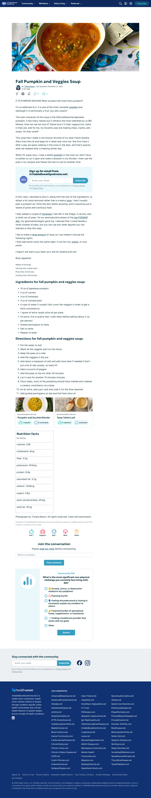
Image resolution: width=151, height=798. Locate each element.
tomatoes (47, 214)
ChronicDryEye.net (59, 744)
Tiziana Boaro (29, 86)
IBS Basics (43, 3)
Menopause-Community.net (93, 748)
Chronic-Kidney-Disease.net (63, 752)
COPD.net (55, 756)
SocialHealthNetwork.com (123, 752)
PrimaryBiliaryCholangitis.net (124, 716)
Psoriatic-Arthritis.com (121, 724)
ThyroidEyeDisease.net (121, 760)
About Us (16, 774)
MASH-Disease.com (90, 744)
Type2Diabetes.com (120, 764)
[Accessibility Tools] (125, 3)
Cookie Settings (103, 774)
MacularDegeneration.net (92, 740)
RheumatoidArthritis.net (121, 732)
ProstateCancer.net (119, 720)
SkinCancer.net (118, 744)
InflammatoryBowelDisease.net (95, 724)
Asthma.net (56, 712)
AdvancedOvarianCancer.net (64, 700)
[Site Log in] (130, 3)
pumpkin (58, 155)
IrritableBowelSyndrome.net (93, 728)
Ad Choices (17, 778)
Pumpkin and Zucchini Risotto (33, 417)
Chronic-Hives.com (59, 748)
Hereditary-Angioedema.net (93, 704)
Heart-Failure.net (88, 696)
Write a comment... (27, 555)
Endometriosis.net (59, 764)
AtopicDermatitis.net (60, 716)
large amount (39, 234)
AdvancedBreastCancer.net (63, 696)
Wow (64, 532)
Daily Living (59, 3)
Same (75, 532)
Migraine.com (87, 760)
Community (27, 3)
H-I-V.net (85, 708)
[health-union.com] (22, 690)
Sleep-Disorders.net (120, 748)
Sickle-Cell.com (118, 736)
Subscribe (80, 180)
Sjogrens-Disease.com (121, 740)
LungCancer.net (88, 732)
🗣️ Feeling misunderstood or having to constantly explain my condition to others (68, 603)
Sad (52, 532)
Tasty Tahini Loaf (66, 417)
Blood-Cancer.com (59, 732)
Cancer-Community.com (62, 736)
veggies (73, 107)
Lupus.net (85, 736)
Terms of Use (38, 188)
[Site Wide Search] (120, 3)
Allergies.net (56, 704)
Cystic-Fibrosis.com (60, 760)
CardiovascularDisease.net (63, 740)
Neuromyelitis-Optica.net (122, 696)
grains (75, 242)
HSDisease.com (88, 712)
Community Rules (119, 774)
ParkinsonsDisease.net (121, 708)
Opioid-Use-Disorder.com (122, 704)
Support (42, 532)
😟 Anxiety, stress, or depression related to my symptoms (65, 590)
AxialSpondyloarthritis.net (62, 724)
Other (51, 625)
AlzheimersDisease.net (61, 708)
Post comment (54, 562)
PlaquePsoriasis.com (120, 712)
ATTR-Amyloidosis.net (61, 720)
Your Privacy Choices (84, 774)
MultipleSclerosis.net (90, 764)
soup (69, 200)
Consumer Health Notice (62, 774)
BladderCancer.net (59, 728)
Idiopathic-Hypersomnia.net (93, 716)
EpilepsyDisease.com (60, 768)
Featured (75, 3)
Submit (66, 632)
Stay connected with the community (35, 656)
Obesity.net (116, 700)
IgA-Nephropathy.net (90, 720)
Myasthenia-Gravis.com (91, 768)
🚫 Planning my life (58, 596)
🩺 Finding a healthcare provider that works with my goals (67, 619)
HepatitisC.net (87, 700)
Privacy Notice (79, 186)
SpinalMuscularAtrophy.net (123, 756)
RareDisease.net (118, 728)
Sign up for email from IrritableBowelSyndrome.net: (48, 173)
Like (30, 532)
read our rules (47, 549)
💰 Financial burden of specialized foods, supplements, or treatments (66, 612)
